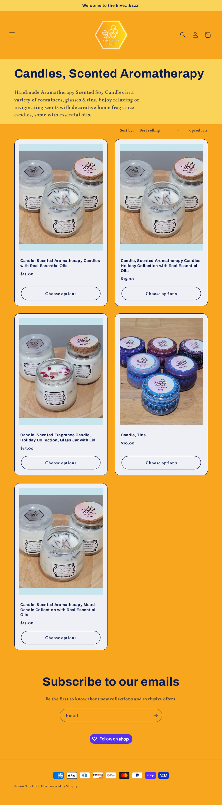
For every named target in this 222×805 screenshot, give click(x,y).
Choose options (60, 293)
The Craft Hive (36, 786)
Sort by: (127, 130)
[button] (12, 35)
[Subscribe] (155, 715)
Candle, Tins (133, 435)
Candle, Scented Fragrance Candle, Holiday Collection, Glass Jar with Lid (58, 437)
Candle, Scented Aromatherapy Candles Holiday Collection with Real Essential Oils (161, 265)
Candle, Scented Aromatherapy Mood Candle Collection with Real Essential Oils (57, 609)
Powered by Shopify (62, 786)
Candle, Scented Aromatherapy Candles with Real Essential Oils (60, 263)
